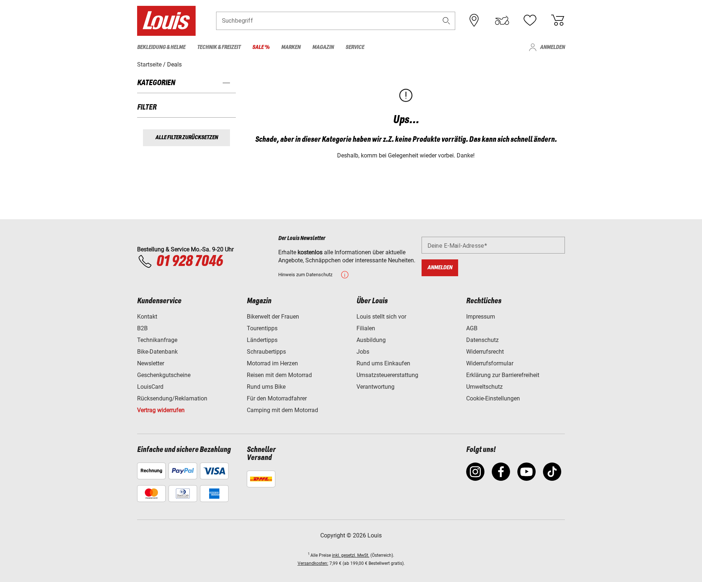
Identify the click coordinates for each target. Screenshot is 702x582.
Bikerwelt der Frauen (273, 316)
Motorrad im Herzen (272, 363)
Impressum (480, 316)
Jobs (362, 351)
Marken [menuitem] (291, 47)
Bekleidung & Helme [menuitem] (161, 47)
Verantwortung (375, 386)
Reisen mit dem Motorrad (279, 375)
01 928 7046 (189, 262)
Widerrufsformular (489, 363)
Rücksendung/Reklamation (172, 398)
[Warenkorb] (557, 20)
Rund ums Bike (266, 386)
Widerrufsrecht (485, 351)
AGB (472, 328)
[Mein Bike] (502, 20)
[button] (446, 20)
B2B (142, 328)
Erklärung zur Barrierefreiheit (502, 375)
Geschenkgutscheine (163, 375)
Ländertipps (262, 339)
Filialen (365, 328)
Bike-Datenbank (157, 351)
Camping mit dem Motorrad (282, 410)
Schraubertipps (266, 351)
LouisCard (150, 386)
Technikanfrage (157, 339)
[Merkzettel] (529, 20)
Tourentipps (262, 328)
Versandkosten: (313, 563)
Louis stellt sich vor (381, 316)
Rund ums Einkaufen (383, 363)
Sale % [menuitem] (260, 47)
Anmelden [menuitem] (552, 47)
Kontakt (147, 316)
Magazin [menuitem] (323, 47)
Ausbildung (371, 339)
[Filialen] (474, 20)
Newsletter (150, 363)
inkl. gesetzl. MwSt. (350, 555)
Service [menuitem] (355, 47)
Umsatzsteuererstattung (387, 375)
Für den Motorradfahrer (277, 398)
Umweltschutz (484, 386)
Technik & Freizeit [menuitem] (219, 47)
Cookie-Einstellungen (493, 398)
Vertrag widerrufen (161, 410)
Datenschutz (482, 339)
